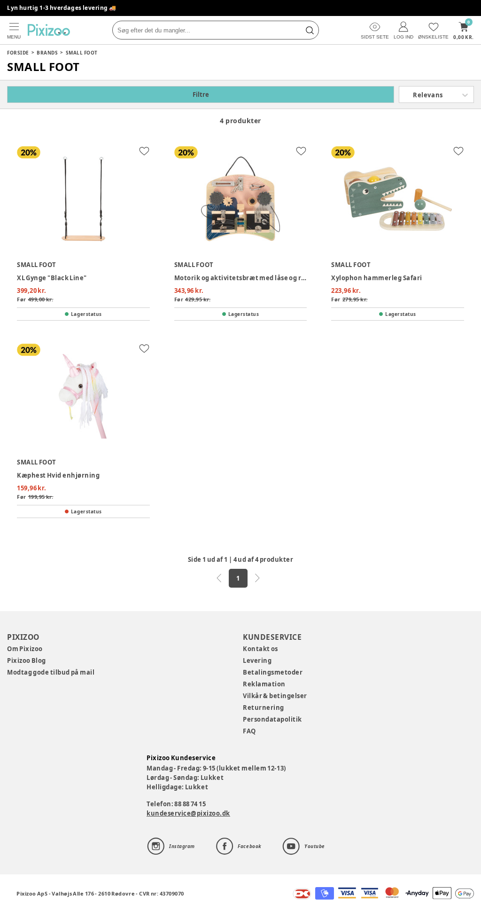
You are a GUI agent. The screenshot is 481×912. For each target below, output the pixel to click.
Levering (257, 660)
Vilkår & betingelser (275, 696)
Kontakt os (260, 649)
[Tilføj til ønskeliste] (144, 151)
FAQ (249, 731)
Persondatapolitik (272, 719)
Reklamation (264, 684)
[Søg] (309, 30)
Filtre (201, 94)
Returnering (263, 707)
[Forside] (49, 30)
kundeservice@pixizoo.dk (188, 813)
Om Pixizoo (25, 649)
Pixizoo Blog (26, 660)
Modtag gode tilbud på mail (50, 672)
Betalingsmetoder (273, 672)
